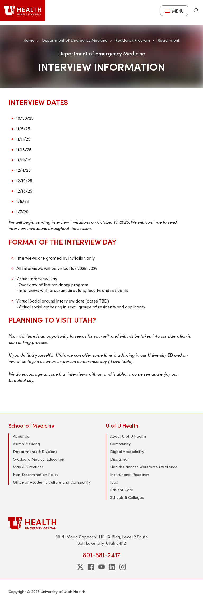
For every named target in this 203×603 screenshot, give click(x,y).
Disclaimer (119, 459)
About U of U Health (128, 436)
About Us (21, 436)
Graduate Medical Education (38, 459)
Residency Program (132, 40)
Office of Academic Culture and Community (52, 482)
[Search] (196, 10)
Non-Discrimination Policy (35, 474)
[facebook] (91, 567)
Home (29, 40)
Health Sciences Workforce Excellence (143, 466)
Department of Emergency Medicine (75, 40)
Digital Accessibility (127, 451)
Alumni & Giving (26, 443)
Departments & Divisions (35, 451)
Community (120, 443)
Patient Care (121, 489)
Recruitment (168, 40)
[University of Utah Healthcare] (101, 523)
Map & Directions (28, 466)
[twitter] (80, 567)
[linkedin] (112, 567)
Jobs (114, 482)
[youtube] (101, 567)
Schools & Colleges (127, 497)
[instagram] (122, 567)
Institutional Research (129, 474)
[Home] (22, 10)
